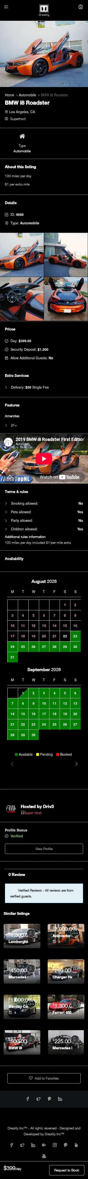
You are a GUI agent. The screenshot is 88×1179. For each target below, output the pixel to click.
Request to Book (66, 1170)
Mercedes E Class (62, 1048)
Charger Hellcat (62, 977)
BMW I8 (15, 1048)
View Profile (44, 849)
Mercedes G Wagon (18, 977)
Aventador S (62, 935)
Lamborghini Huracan (18, 941)
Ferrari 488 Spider (62, 1012)
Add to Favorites (46, 1078)
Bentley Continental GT (18, 1006)
